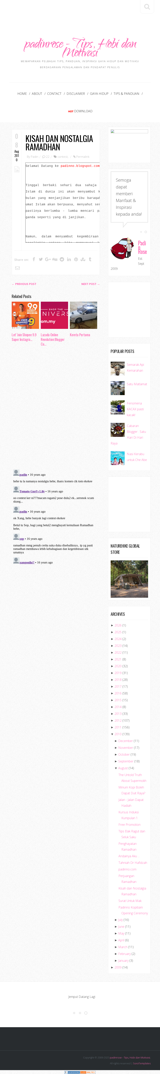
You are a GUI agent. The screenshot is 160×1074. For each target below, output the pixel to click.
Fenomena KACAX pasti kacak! (135, 409)
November (125, 748)
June (121, 926)
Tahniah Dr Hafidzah (132, 863)
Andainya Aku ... (129, 856)
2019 (118, 673)
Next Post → (90, 284)
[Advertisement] (83, 11)
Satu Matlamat (137, 384)
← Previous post (24, 284)
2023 (118, 646)
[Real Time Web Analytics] (88, 1072)
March (122, 947)
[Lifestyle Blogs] (72, 1072)
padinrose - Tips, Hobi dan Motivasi (80, 49)
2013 (118, 714)
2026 (118, 625)
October (124, 754)
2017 (118, 686)
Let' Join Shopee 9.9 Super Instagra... (24, 337)
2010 (118, 734)
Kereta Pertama (80, 334)
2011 (118, 727)
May (121, 933)
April (121, 940)
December (125, 741)
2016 (118, 693)
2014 (118, 707)
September (125, 761)
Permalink (82, 157)
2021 (118, 659)
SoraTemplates (142, 1063)
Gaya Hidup (99, 93)
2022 (118, 652)
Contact (54, 93)
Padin (34, 157)
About (37, 93)
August (123, 768)
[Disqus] (56, 409)
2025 (118, 632)
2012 (118, 720)
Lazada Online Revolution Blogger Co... (53, 339)
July (120, 920)
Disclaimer (76, 93)
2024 (118, 639)
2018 (118, 680)
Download (83, 111)
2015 (118, 700)
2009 (118, 967)
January (123, 960)
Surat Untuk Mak (129, 901)
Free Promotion (129, 824)
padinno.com (127, 869)
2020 (118, 666)
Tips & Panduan (126, 93)
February (124, 954)
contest (63, 157)
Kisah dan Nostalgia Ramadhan (59, 142)
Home (22, 93)
